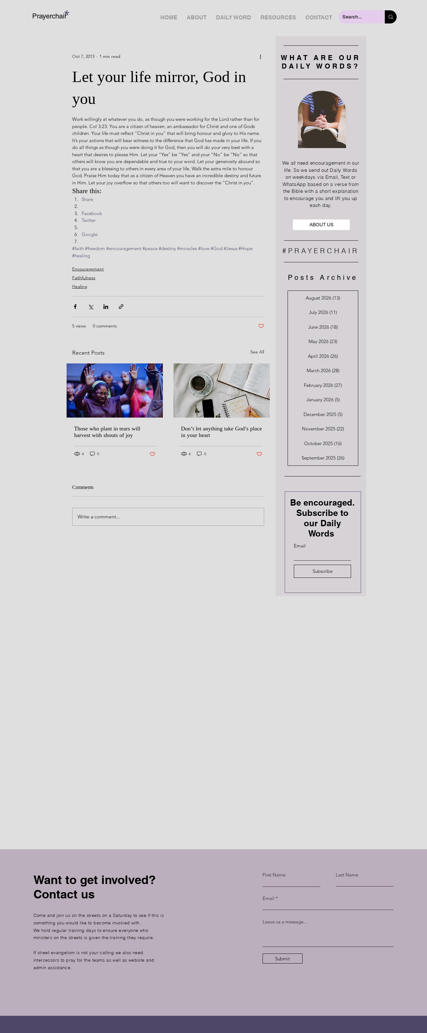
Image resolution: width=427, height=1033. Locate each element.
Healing (79, 286)
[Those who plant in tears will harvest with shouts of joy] (115, 390)
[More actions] (260, 56)
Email (300, 545)
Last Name (347, 874)
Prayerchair (49, 16)
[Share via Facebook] (75, 307)
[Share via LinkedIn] (106, 307)
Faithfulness (83, 277)
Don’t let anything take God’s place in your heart (221, 431)
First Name (274, 874)
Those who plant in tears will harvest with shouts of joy (107, 431)
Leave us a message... (285, 921)
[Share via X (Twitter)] (90, 307)
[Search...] (391, 16)
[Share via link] (121, 307)
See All (257, 352)
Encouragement (88, 269)
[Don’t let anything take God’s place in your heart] (221, 390)
